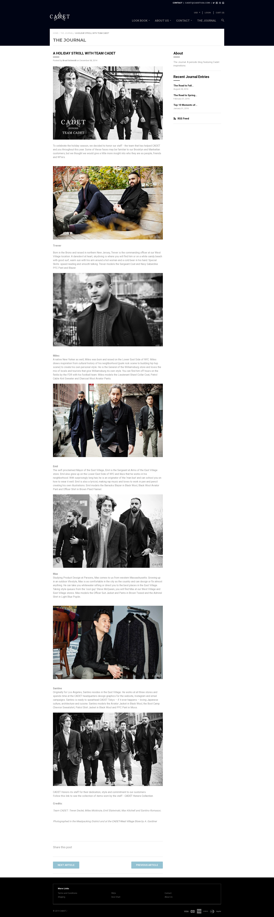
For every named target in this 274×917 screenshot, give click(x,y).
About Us (162, 20)
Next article (66, 865)
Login (208, 13)
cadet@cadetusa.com (197, 3)
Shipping (61, 897)
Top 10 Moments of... (185, 105)
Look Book (139, 20)
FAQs (113, 893)
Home (55, 33)
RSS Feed (183, 118)
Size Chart (115, 897)
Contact (183, 20)
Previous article (147, 865)
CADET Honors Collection (139, 795)
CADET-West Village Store (126, 821)
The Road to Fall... (183, 85)
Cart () (220, 13)
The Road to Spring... (185, 95)
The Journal (206, 20)
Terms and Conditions (67, 893)
